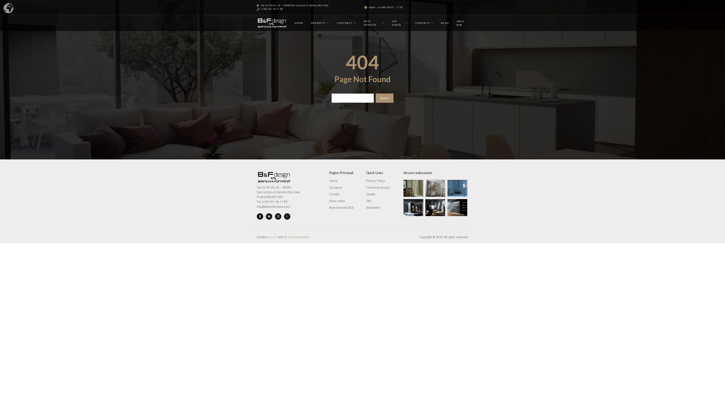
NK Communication (296, 237)
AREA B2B (460, 23)
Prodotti (318, 23)
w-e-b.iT (272, 237)
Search (384, 98)
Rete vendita (370, 23)
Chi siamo (396, 23)
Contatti (422, 23)
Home (299, 23)
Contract (344, 23)
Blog (445, 23)
